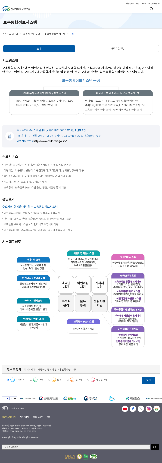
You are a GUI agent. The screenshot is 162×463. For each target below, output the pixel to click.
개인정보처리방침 (133, 3)
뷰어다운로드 (37, 417)
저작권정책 (24, 417)
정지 (8, 398)
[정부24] (90, 398)
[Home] (5, 34)
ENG (144, 3)
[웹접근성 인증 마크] (93, 457)
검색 (151, 9)
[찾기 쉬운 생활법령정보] (69, 398)
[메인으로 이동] (16, 8)
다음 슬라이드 (11, 398)
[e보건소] (132, 398)
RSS (48, 417)
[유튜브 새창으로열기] (125, 409)
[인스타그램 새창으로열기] (149, 409)
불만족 (79, 379)
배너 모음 (15, 398)
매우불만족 (101, 379)
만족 (41, 379)
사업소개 (14, 34)
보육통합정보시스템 (55, 34)
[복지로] (111, 398)
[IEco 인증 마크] (86, 457)
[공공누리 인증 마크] (70, 457)
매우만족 (20, 379)
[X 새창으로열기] (141, 409)
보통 (59, 379)
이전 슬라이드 (4, 398)
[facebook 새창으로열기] (133, 409)
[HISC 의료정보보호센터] (27, 398)
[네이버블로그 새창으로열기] (156, 409)
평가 (148, 380)
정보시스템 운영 (31, 34)
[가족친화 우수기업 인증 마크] (79, 456)
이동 (154, 447)
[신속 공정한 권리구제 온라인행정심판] (48, 398)
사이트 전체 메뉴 (157, 9)
